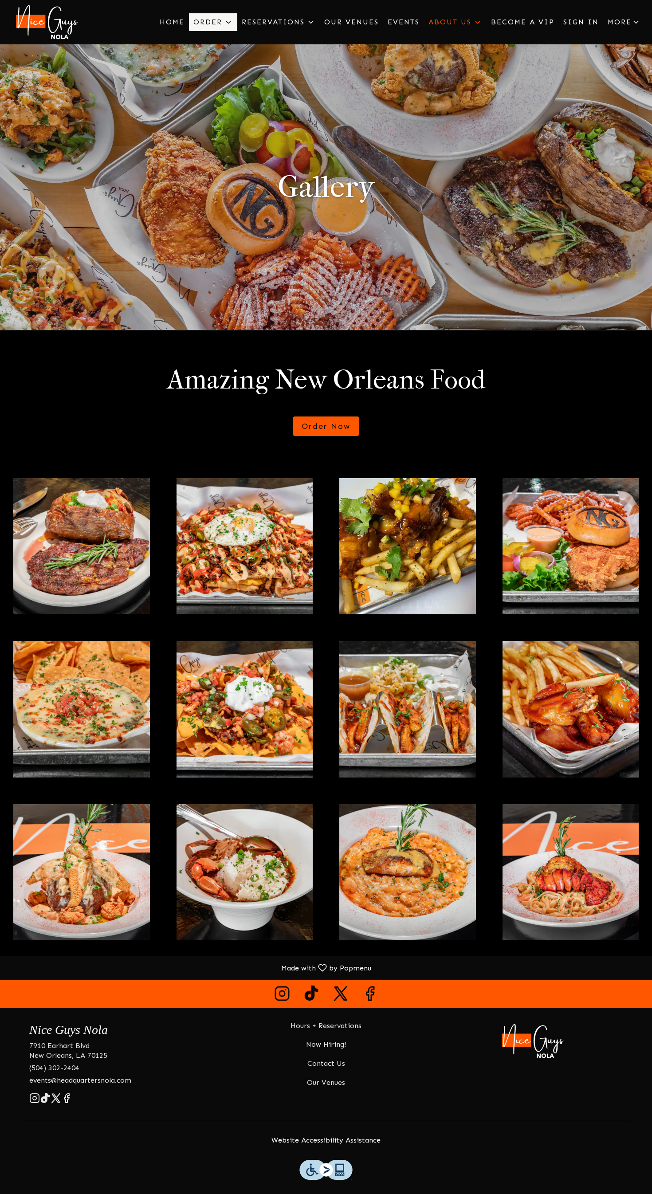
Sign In (581, 22)
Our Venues (351, 22)
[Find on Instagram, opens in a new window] (282, 996)
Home (172, 22)
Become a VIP (522, 22)
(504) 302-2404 (54, 1068)
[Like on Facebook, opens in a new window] (370, 996)
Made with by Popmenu (189, 968)
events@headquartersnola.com (80, 1080)
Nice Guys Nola (532, 1041)
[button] (213, 22)
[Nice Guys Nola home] (47, 22)
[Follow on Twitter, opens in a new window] (341, 996)
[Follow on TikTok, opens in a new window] (311, 996)
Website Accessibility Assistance (326, 1140)
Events (404, 22)
